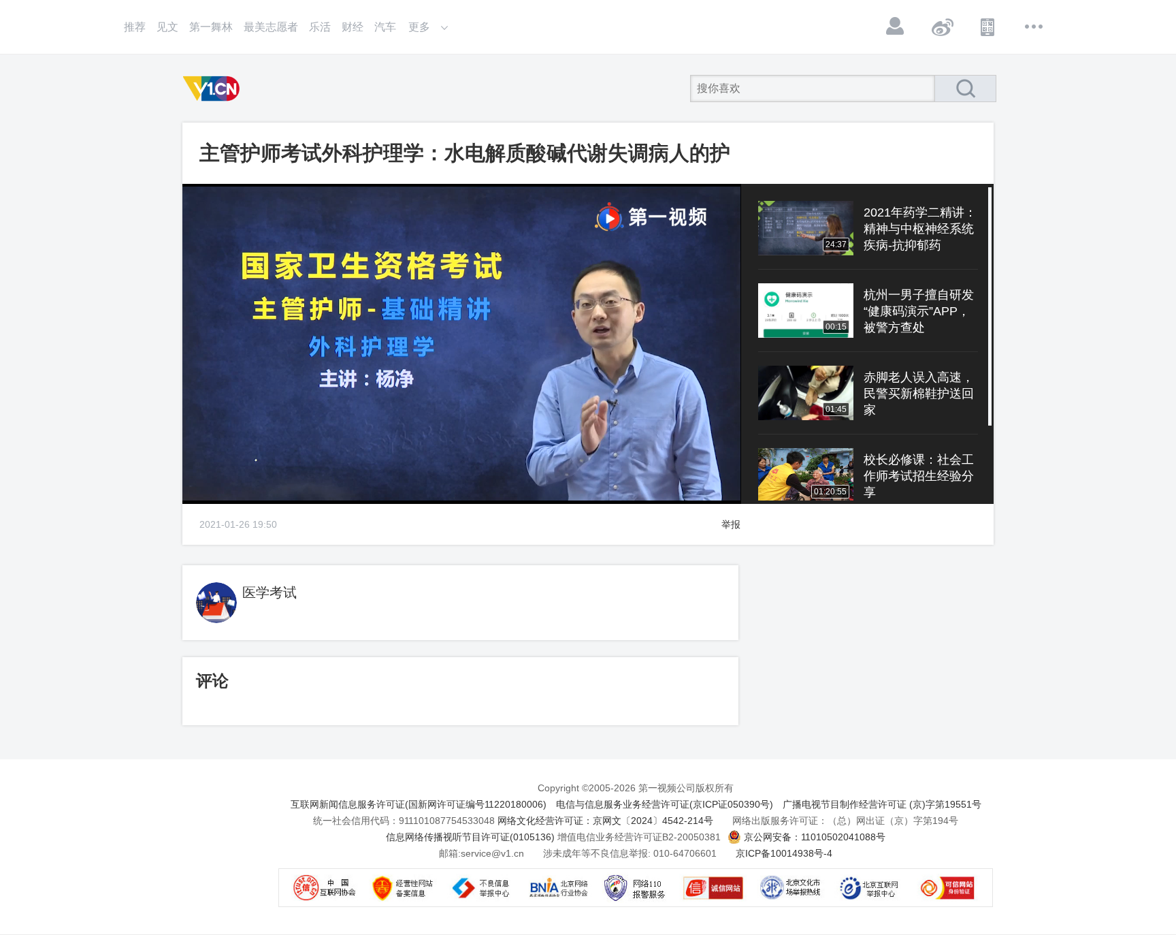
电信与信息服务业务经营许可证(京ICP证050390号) (664, 804)
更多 (1034, 27)
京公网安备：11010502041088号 (814, 836)
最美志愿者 (271, 27)
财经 (352, 27)
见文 (167, 27)
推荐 (135, 27)
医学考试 (269, 592)
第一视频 (213, 88)
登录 (896, 27)
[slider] (444, 494)
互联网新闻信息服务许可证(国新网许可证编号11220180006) (418, 804)
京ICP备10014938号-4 (784, 853)
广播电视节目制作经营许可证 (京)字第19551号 (882, 804)
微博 (942, 27)
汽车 (385, 27)
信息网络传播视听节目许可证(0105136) (470, 836)
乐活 (320, 27)
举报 (730, 524)
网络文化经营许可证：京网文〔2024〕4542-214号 (605, 820)
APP (988, 27)
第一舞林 (211, 27)
